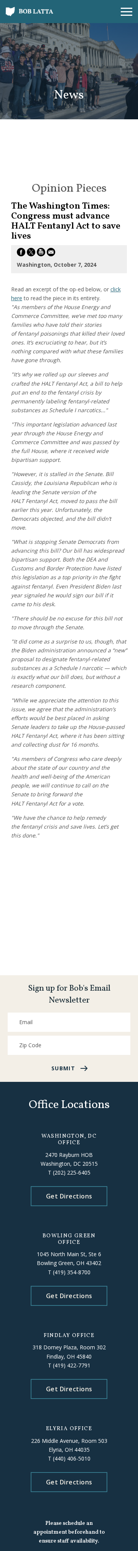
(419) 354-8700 (71, 1272)
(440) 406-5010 (71, 1458)
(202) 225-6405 (71, 1172)
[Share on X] (31, 253)
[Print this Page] (41, 253)
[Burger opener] (126, 12)
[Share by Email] (51, 253)
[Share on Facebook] (21, 253)
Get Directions (69, 1196)
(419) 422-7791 (71, 1365)
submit (63, 1068)
